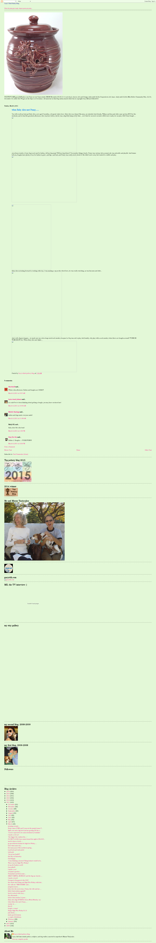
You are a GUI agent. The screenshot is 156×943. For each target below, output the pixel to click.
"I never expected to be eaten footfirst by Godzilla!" (24, 832)
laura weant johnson (15, 399)
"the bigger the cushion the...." (17, 837)
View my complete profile (20, 939)
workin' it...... (12, 904)
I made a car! (12, 869)
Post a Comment (9, 447)
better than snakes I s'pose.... (17, 897)
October (11, 809)
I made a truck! (13, 878)
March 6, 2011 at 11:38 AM (17, 418)
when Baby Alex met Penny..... (17, 902)
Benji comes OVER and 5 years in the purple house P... (25, 828)
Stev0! (10, 906)
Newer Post (8, 450)
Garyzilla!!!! (11, 867)
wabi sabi (11, 852)
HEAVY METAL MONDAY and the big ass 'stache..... (25, 876)
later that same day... (15, 845)
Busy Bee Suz (12, 437)
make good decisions (14, 915)
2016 (8, 791)
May (9, 820)
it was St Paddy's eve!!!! (15, 865)
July (9, 815)
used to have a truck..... (15, 841)
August (10, 813)
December (11, 804)
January (11, 921)
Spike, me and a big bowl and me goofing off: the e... (24, 830)
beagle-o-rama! (13, 908)
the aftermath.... (13, 895)
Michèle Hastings (13, 412)
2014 (8, 796)
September (12, 811)
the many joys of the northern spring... (20, 848)
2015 (8, 794)
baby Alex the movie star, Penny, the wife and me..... (24, 889)
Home (78, 450)
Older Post (148, 450)
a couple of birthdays (14, 917)
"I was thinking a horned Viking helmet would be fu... (25, 861)
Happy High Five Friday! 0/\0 (17, 910)
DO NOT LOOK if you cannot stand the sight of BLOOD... (26, 839)
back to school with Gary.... (16, 893)
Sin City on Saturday (14, 856)
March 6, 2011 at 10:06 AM (17, 406)
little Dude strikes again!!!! (16, 891)
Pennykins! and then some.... (17, 874)
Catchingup (11, 858)
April (10, 822)
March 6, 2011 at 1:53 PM (16, 431)
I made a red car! (13, 835)
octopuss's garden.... (14, 871)
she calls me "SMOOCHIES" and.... (19, 884)
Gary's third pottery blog (22, 934)
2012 (8, 800)
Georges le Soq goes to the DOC (18, 880)
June (10, 817)
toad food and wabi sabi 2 (16, 850)
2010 (8, 923)
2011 (8, 802)
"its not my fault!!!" (14, 854)
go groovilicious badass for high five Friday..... (22, 843)
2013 (8, 798)
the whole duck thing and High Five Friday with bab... (25, 882)
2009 (8, 926)
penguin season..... (14, 887)
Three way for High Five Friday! (18, 863)
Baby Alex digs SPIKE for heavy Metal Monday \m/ (24, 900)
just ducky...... (12, 913)
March (10, 824)
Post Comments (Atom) (20, 454)
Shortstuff (11, 387)
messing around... (13, 826)
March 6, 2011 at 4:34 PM (16, 443)
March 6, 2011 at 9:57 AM (16, 393)
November (11, 807)
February (11, 919)
